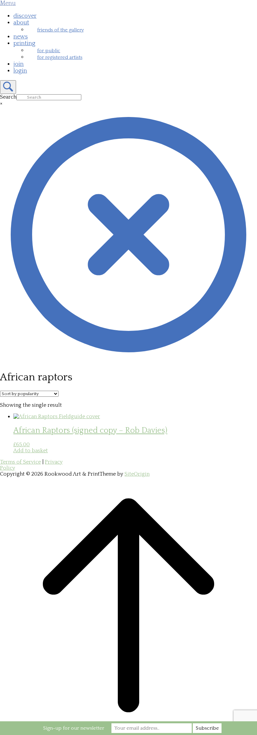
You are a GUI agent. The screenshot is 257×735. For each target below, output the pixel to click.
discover (24, 16)
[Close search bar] (128, 361)
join (18, 64)
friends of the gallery (60, 30)
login (20, 71)
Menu (8, 3)
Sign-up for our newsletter (73, 728)
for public (48, 50)
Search (8, 97)
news (20, 36)
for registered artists (59, 57)
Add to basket (30, 451)
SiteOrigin (137, 474)
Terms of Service (20, 462)
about (21, 22)
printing (24, 43)
